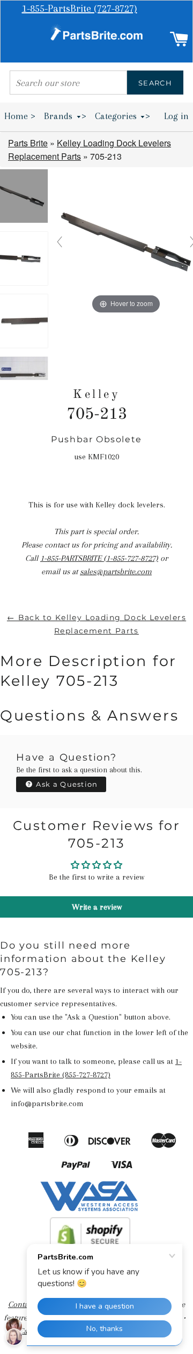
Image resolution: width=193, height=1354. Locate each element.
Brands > (65, 116)
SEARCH (155, 83)
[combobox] (68, 83)
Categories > (123, 116)
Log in (176, 116)
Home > (19, 116)
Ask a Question (66, 784)
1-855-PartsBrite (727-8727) (79, 8)
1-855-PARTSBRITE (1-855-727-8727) (99, 558)
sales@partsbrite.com (116, 571)
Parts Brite (28, 143)
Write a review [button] (97, 907)
